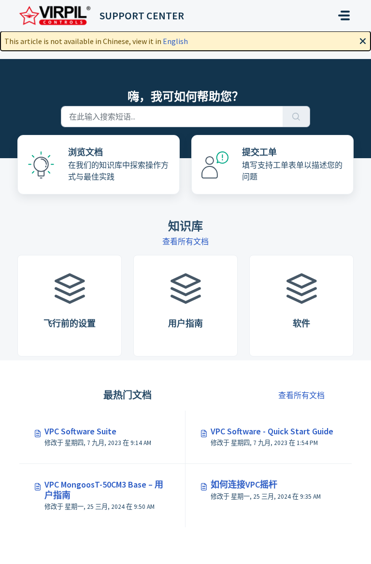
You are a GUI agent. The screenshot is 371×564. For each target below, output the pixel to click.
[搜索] (296, 116)
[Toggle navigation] (344, 15)
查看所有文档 (185, 241)
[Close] (363, 40)
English (175, 41)
